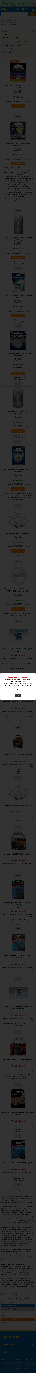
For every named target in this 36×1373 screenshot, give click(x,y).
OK (18, 695)
